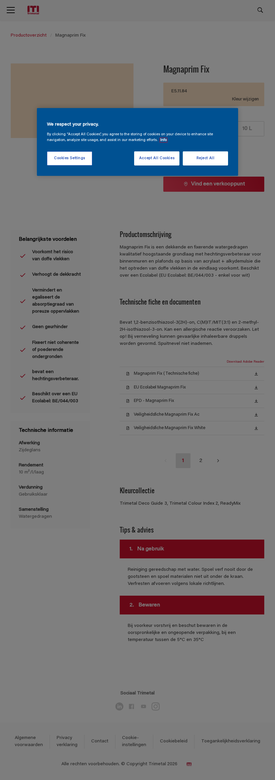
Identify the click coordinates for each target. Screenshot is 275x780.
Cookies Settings (69, 158)
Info (163, 140)
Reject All (206, 158)
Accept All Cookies (156, 158)
